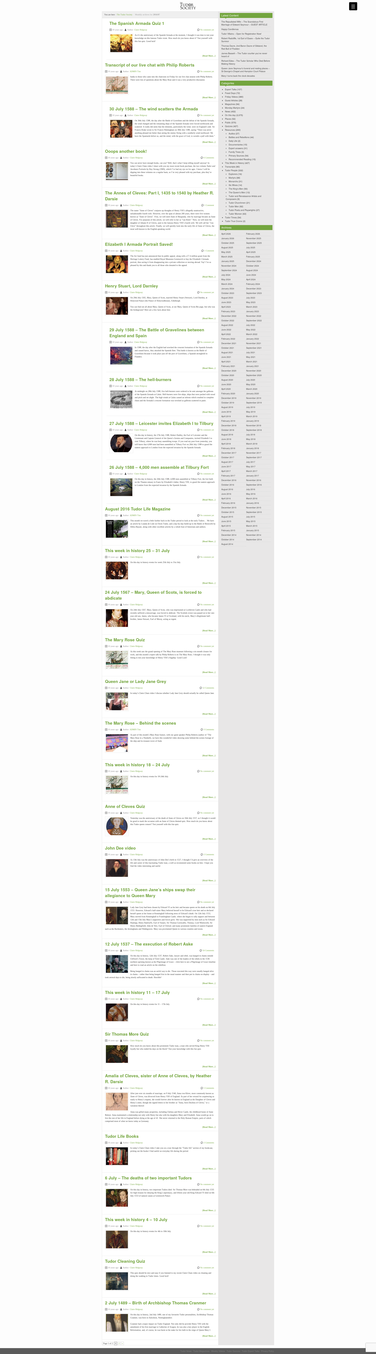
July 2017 (250, 461)
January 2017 (252, 475)
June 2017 (226, 466)
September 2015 (254, 512)
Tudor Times (231, 217)
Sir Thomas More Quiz (127, 1034)
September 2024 (229, 270)
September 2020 (254, 375)
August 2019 (227, 407)
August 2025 (227, 247)
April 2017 (226, 471)
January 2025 (227, 261)
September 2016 (254, 484)
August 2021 (227, 352)
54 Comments (208, 950)
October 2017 (227, 457)
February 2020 (228, 393)
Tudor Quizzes (233, 1351)
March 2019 (251, 416)
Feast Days (230, 93)
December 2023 (253, 288)
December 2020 (228, 370)
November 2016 (253, 480)
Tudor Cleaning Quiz (125, 1261)
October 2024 (252, 265)
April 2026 (226, 233)
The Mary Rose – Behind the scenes (140, 723)
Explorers (233, 174)
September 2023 (254, 293)
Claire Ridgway (140, 30)
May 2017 (250, 466)
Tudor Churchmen (237, 202)
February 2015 (228, 530)
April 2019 (226, 416)
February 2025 (253, 256)
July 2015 (250, 516)
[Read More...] (208, 56)
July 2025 (250, 247)
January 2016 (252, 502)
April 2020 (226, 388)
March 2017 (251, 471)
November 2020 (253, 370)
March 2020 (251, 388)
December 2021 (228, 343)
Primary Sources (236, 155)
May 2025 (226, 252)
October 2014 (227, 539)
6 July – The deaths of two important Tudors (148, 1178)
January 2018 (252, 448)
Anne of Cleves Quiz (125, 806)
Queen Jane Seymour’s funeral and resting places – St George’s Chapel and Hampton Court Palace (245, 70)
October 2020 (227, 375)
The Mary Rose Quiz (125, 640)
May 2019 (250, 411)
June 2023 (226, 302)
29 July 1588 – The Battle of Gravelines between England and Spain (156, 333)
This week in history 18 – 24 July (137, 765)
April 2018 (226, 443)
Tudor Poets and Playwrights (242, 210)
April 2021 (226, 361)
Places (228, 118)
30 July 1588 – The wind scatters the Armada (153, 109)
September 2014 (254, 539)
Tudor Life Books (122, 1136)
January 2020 (252, 393)
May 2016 (250, 493)
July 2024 (225, 274)
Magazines (230, 104)
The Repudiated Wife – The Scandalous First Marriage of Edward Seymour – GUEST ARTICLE (244, 23)
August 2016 (227, 489)
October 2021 (227, 347)
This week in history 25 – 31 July (137, 550)
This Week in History (234, 162)
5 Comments (209, 1088)
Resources (230, 129)
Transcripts (230, 166)
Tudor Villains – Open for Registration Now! (241, 33)
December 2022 (228, 315)
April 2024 (251, 279)
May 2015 (250, 521)
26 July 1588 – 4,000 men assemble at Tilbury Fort (159, 467)
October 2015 (227, 512)
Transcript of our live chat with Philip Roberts (149, 65)
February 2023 (228, 311)
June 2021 (226, 356)
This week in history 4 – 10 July (136, 1219)
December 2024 (253, 261)
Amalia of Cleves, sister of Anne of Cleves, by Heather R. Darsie (158, 1078)
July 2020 (250, 379)
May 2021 (250, 356)
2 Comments (209, 854)
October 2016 (227, 484)
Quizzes (229, 126)
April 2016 (226, 498)
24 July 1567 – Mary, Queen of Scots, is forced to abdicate (153, 595)
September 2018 (254, 429)
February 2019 (228, 420)
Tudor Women (235, 213)
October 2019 (227, 402)
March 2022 (251, 334)
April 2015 (226, 525)
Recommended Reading (240, 159)
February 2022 (228, 338)
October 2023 (227, 293)
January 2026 (227, 238)
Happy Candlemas (230, 29)
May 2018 (250, 439)
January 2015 (252, 530)
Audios (232, 133)
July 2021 (250, 352)
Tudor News (186, 1351)
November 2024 (228, 265)
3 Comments (209, 729)
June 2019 (226, 411)
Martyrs (232, 177)
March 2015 (251, 525)
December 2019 (228, 398)
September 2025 (254, 242)
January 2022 (252, 338)
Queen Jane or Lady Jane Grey (135, 681)
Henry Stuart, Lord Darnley (131, 286)
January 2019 (252, 420)
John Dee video (120, 848)
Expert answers (236, 148)
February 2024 (253, 283)
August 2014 (227, 544)
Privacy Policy (267, 1351)
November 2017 (253, 452)
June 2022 (226, 329)
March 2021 (251, 361)
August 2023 (227, 297)
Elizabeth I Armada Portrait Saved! (139, 244)
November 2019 (253, 398)
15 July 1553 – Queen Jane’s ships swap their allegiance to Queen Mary (150, 892)
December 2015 (228, 507)
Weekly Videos (218, 1351)
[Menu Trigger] (353, 6)
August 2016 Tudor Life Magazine (138, 509)
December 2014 (228, 534)
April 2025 (251, 252)
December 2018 (228, 425)
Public (228, 122)
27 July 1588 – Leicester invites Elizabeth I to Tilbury (161, 423)
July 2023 (250, 297)
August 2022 (227, 325)
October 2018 (227, 429)
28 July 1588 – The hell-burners (140, 379)
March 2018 (251, 443)
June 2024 (251, 274)
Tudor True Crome (233, 221)
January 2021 (252, 366)
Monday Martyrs (232, 107)
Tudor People (231, 170)
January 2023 (252, 311)
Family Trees (235, 151)
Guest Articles (231, 100)
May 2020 (250, 384)
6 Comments (209, 158)
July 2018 (250, 434)
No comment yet (207, 30)
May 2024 (226, 279)
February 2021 (228, 366)
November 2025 (253, 238)
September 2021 (254, 347)
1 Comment (209, 205)
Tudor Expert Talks (250, 1351)
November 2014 (253, 534)
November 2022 (253, 315)
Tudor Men (234, 206)
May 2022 (250, 329)
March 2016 (251, 498)
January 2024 (227, 288)
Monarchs (233, 181)
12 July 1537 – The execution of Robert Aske (149, 944)
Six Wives (233, 185)
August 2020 (227, 379)
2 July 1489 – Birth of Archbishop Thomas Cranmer (155, 1303)
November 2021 (253, 343)
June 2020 (226, 384)
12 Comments (208, 688)
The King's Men (236, 188)
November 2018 (253, 425)
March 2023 (251, 306)
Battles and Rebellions (239, 137)
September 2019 (254, 402)
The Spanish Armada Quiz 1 (136, 23)
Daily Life (233, 140)
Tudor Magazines (201, 1351)
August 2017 (227, 461)
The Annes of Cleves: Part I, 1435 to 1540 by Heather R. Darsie (159, 196)
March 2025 (227, 256)
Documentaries (236, 144)
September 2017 (254, 457)
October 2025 (227, 242)
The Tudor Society (124, 15)
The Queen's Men (237, 192)
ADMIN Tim (135, 71)
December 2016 (228, 480)
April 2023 (226, 306)
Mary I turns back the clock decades (238, 75)
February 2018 (228, 448)
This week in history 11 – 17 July (137, 992)
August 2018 (227, 434)
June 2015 (226, 521)
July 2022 (250, 325)
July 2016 (250, 489)
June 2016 (226, 493)
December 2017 (228, 452)
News (227, 111)
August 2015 (227, 516)
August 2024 (252, 270)
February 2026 (253, 233)
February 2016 (228, 502)
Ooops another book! (126, 151)
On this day (230, 115)
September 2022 (254, 320)
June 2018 (226, 439)
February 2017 (228, 475)
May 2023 (250, 302)
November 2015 (253, 507)
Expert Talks (230, 89)
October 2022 (227, 320)
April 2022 (226, 334)
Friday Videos (231, 96)
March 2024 (227, 283)
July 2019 (250, 407)
